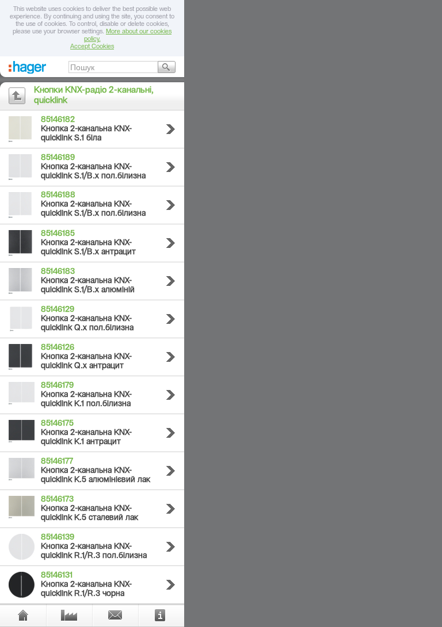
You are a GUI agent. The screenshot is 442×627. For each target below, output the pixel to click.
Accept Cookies (92, 47)
